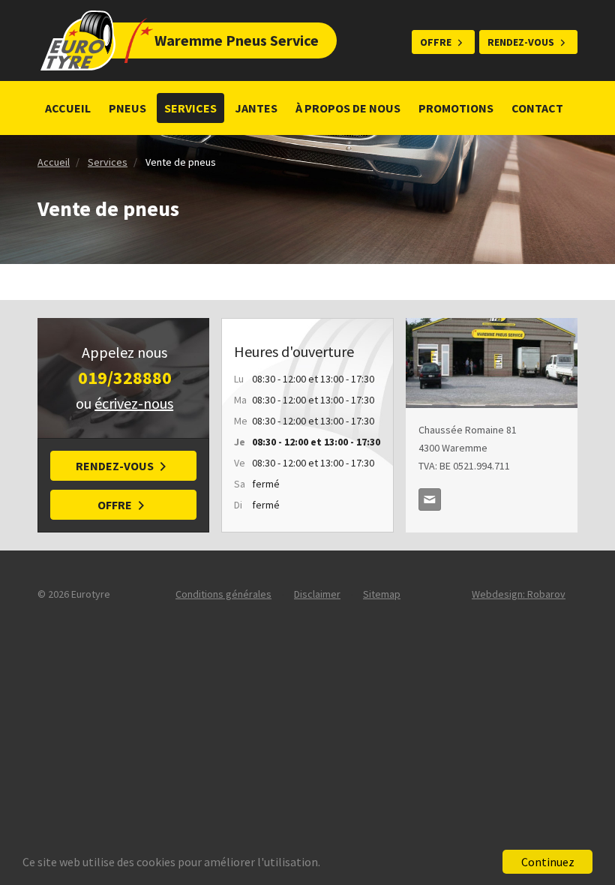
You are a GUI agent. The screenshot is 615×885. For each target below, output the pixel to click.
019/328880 (125, 377)
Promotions (456, 108)
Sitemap (381, 594)
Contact (537, 108)
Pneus (127, 108)
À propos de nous (348, 108)
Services (190, 108)
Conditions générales (224, 594)
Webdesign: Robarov (519, 594)
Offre (436, 42)
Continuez (547, 861)
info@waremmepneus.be (429, 499)
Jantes (256, 108)
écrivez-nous (133, 403)
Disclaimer (317, 594)
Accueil (68, 108)
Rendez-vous (521, 42)
